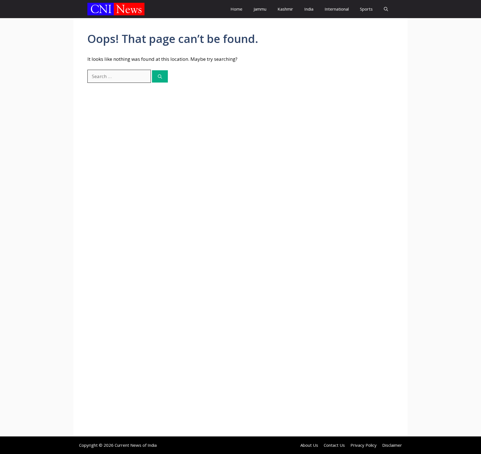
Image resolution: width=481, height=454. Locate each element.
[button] (386, 9)
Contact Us (334, 445)
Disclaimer (392, 445)
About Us (309, 445)
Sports (366, 9)
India (308, 9)
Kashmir (285, 9)
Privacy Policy (363, 445)
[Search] (160, 76)
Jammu (260, 9)
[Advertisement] (348, 129)
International (337, 9)
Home (236, 9)
